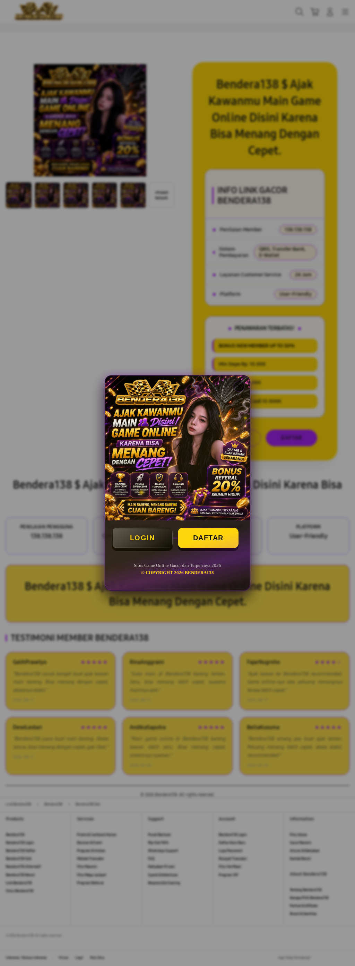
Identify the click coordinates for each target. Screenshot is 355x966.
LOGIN (142, 538)
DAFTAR (208, 538)
